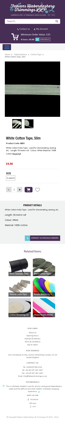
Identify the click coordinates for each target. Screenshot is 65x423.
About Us (32, 333)
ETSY (34, 407)
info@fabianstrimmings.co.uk (35, 376)
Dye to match (32, 345)
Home (7, 54)
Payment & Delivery (32, 339)
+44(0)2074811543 (34, 367)
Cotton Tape (36, 54)
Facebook (34, 399)
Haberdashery (20, 54)
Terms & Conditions (32, 342)
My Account (42, 29)
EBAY (34, 403)
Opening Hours (32, 336)
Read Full (17, 153)
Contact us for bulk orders (44, 238)
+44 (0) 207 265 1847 (34, 370)
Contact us (25, 29)
